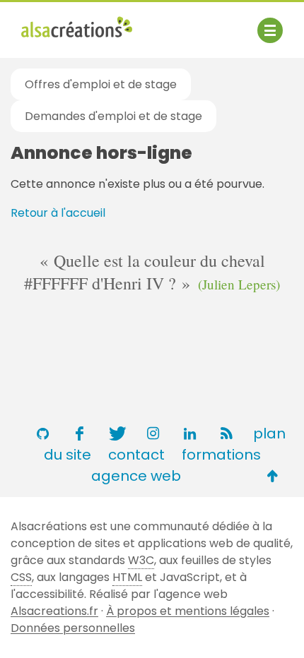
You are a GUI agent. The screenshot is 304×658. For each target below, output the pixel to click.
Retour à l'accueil (58, 213)
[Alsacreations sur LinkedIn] (189, 433)
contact (136, 455)
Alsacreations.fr (54, 611)
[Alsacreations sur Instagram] (153, 433)
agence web (136, 476)
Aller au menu (59, 23)
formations (221, 455)
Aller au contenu (160, 23)
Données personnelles (73, 628)
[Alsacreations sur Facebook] (79, 433)
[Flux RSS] (226, 433)
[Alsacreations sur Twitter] (116, 433)
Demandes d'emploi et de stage (113, 116)
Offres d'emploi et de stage (101, 84)
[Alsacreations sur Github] (42, 433)
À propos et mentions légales (187, 611)
